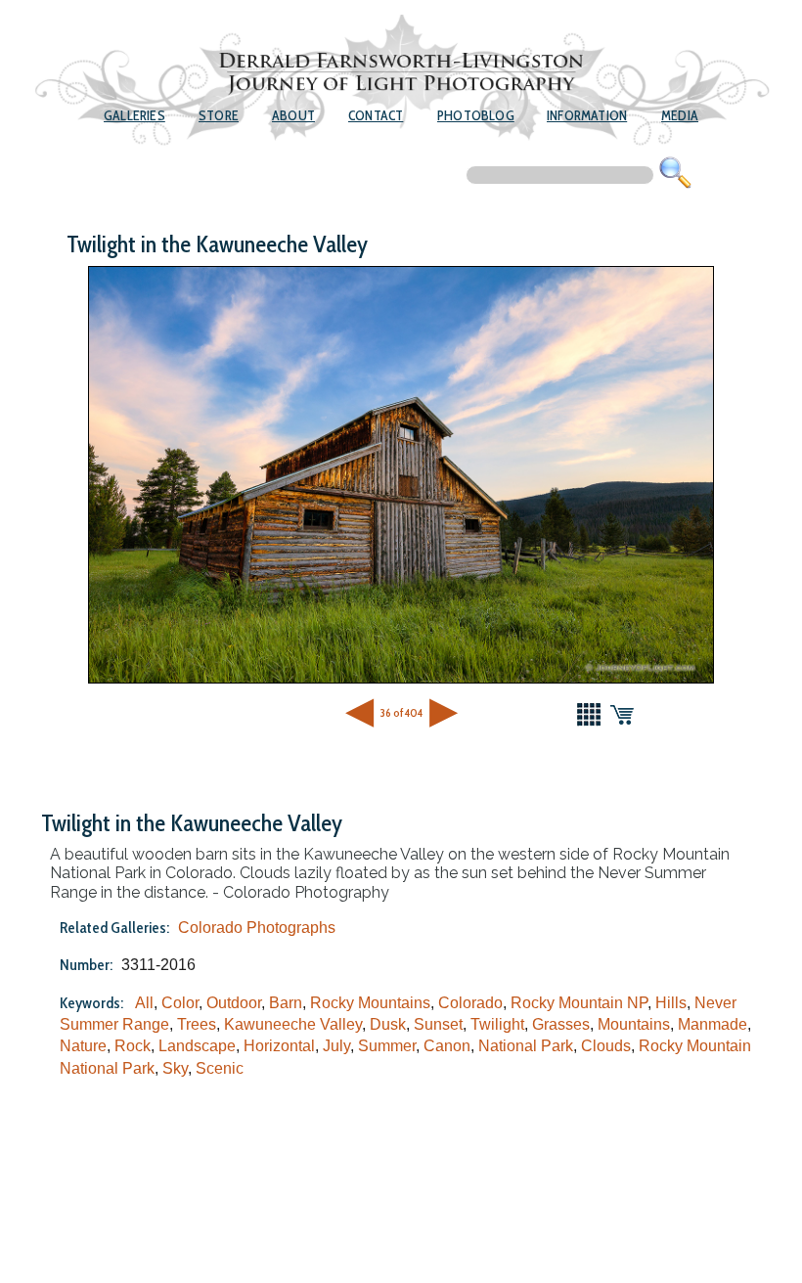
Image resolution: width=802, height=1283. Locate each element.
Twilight (497, 1024)
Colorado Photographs (256, 927)
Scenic (220, 1068)
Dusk (388, 1024)
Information (587, 115)
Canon (446, 1046)
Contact (375, 115)
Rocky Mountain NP (579, 1003)
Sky (175, 1068)
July (336, 1046)
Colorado (470, 1003)
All (144, 1003)
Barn (285, 1003)
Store (219, 115)
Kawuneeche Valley (293, 1024)
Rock (132, 1046)
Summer (387, 1046)
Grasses (561, 1024)
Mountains (634, 1024)
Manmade (712, 1024)
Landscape (197, 1046)
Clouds (606, 1046)
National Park (525, 1046)
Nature (83, 1046)
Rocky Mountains (370, 1003)
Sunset (438, 1024)
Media (679, 115)
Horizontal (279, 1046)
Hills (671, 1003)
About (293, 115)
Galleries (134, 115)
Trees (196, 1024)
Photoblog (475, 115)
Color (180, 1003)
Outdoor (233, 1003)
